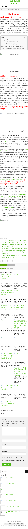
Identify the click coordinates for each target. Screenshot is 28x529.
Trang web (4, 451)
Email (4, 444)
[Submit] (26, 471)
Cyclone (5, 141)
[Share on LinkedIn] (14, 261)
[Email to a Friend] (9, 261)
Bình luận (5, 425)
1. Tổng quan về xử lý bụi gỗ (11, 41)
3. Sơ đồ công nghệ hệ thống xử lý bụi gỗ (14, 44)
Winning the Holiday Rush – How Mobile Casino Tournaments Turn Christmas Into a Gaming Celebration (14, 252)
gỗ (11, 268)
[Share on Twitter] (6, 261)
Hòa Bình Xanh (14, 2)
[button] (24, 37)
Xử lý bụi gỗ (5, 40)
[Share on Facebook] (4, 261)
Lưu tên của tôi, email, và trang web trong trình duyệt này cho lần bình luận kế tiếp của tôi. (13, 460)
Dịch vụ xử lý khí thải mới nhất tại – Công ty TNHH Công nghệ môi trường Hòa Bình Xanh (13, 47)
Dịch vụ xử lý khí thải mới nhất (11, 180)
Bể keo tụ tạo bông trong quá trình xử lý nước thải (14, 248)
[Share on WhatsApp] (1, 261)
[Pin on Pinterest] (11, 261)
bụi (8, 268)
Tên (3, 438)
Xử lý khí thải (11, 265)
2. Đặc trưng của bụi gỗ (10, 43)
